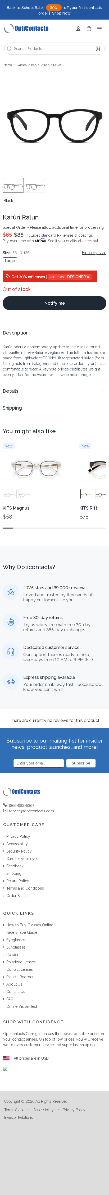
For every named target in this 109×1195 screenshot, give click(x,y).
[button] (54, 333)
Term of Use (14, 1110)
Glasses (21, 65)
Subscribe (81, 763)
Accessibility (43, 1110)
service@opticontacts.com (31, 811)
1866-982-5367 (21, 805)
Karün (35, 65)
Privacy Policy (74, 1110)
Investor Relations (18, 1117)
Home (8, 65)
